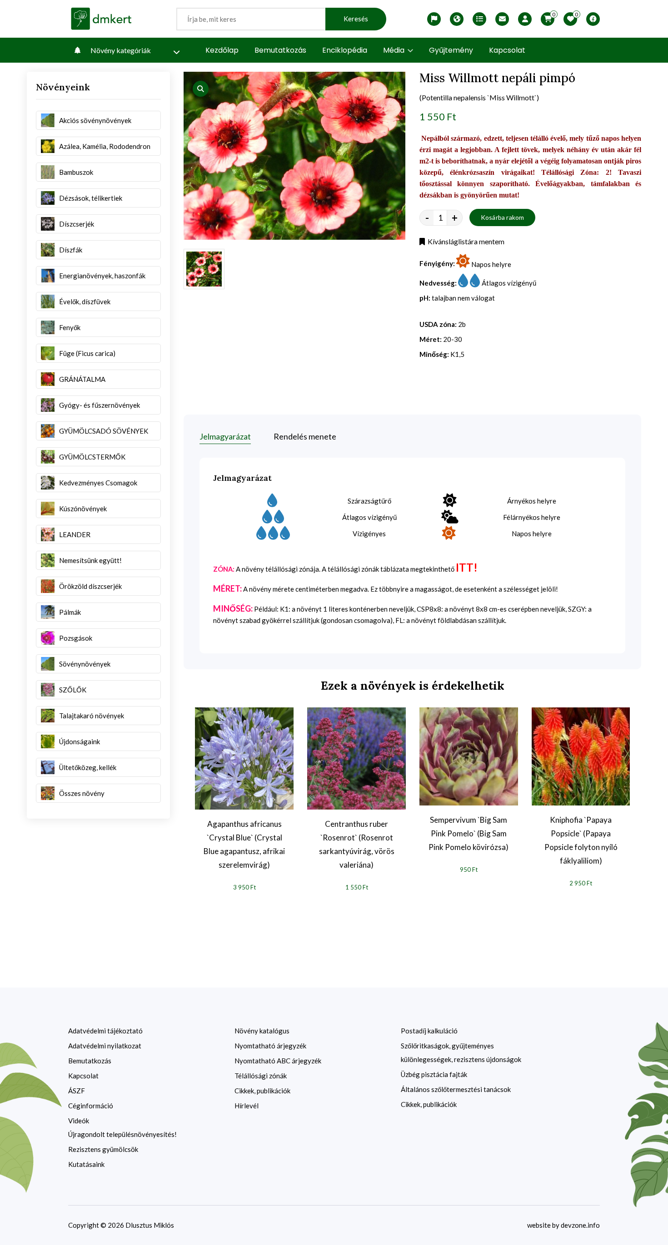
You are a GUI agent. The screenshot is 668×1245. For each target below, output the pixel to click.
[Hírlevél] (502, 19)
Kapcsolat (507, 50)
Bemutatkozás (280, 50)
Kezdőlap (222, 50)
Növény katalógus (261, 1031)
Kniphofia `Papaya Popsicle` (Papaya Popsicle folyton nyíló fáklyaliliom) (581, 840)
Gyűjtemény (451, 50)
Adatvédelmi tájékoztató (105, 1031)
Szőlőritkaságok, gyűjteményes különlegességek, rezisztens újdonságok (461, 1052)
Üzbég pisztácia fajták (434, 1074)
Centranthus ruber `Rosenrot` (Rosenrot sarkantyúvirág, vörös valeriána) (356, 844)
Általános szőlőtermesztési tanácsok (456, 1089)
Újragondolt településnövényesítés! (122, 1134)
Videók (78, 1121)
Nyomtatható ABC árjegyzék (277, 1061)
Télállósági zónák (260, 1076)
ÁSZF (76, 1091)
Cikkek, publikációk (262, 1091)
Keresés (356, 19)
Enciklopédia (344, 50)
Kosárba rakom (502, 217)
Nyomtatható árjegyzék (270, 1046)
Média (394, 50)
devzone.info (580, 1225)
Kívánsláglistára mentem (464, 241)
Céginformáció (90, 1106)
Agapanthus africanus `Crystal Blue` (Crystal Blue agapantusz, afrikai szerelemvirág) (244, 844)
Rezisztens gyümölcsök (103, 1149)
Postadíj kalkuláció (429, 1031)
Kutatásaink (86, 1164)
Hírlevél (246, 1106)
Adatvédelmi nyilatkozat (104, 1046)
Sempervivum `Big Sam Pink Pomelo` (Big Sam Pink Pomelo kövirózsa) (468, 833)
